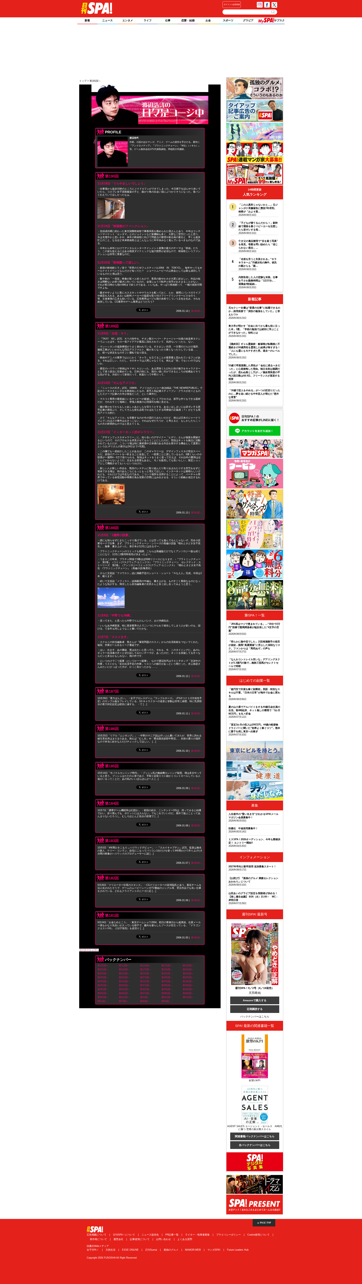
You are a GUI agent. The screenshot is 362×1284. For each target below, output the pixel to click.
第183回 (112, 841)
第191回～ (188, 969)
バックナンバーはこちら (254, 1016)
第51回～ (145, 997)
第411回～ (124, 989)
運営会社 (119, 1239)
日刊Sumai (151, 1249)
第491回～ (188, 993)
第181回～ (196, 311)
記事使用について (140, 1239)
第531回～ (188, 997)
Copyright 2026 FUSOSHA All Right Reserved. (112, 1257)
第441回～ (188, 989)
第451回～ (103, 993)
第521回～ (167, 997)
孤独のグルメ (171, 1249)
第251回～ (103, 977)
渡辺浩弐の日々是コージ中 (149, 106)
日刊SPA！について (124, 1234)
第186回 (112, 729)
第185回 (112, 766)
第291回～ (188, 977)
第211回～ (124, 973)
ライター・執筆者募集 (197, 1234)
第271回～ (145, 977)
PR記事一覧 (172, 1234)
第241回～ (188, 973)
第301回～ (103, 981)
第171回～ (145, 969)
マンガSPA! (214, 1249)
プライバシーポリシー (229, 1234)
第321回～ (145, 981)
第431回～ (167, 989)
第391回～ (188, 985)
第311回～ (124, 981)
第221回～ (145, 973)
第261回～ (124, 977)
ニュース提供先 (151, 1234)
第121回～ (145, 965)
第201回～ (103, 973)
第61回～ (102, 1001)
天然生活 (111, 1249)
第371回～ (145, 985)
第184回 (112, 803)
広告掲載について (97, 1234)
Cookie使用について (258, 1234)
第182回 (112, 878)
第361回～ (124, 985)
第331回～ (167, 981)
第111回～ (124, 965)
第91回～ (166, 1001)
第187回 (112, 691)
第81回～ (145, 1001)
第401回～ (103, 989)
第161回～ (124, 969)
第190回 (112, 176)
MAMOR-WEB (193, 1249)
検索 (273, 12)
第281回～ (167, 977)
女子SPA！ (93, 1249)
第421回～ (145, 989)
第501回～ (103, 997)
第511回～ (124, 997)
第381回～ (167, 985)
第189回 (112, 326)
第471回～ (145, 993)
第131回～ (167, 965)
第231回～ (167, 973)
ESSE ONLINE (130, 1249)
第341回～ (188, 981)
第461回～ (124, 993)
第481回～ (167, 993)
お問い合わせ (164, 1239)
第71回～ (124, 1001)
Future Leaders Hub (237, 1249)
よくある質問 (184, 1239)
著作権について (99, 1239)
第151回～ (103, 969)
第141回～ (188, 965)
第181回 (112, 915)
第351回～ (103, 985)
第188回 (112, 528)
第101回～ (103, 965)
